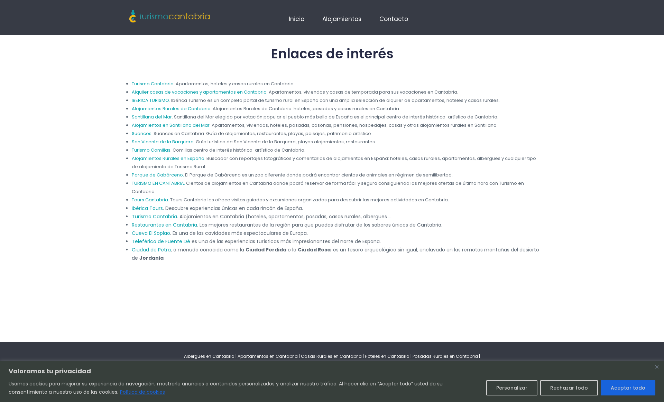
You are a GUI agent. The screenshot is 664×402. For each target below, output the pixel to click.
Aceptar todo (628, 387)
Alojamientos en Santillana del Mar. (171, 125)
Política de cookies (142, 392)
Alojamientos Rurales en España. (168, 158)
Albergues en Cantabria (209, 356)
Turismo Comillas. (152, 150)
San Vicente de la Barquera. (163, 141)
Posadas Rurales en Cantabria (445, 356)
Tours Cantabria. (150, 200)
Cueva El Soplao (151, 233)
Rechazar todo (569, 387)
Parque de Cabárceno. (158, 175)
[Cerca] (657, 367)
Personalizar (511, 387)
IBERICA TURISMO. (151, 100)
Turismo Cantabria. (153, 83)
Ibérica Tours (147, 208)
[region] (332, 381)
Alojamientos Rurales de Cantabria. (172, 108)
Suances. (142, 133)
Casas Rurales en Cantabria (332, 356)
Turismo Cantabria (154, 216)
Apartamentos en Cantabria (268, 356)
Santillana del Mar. (152, 117)
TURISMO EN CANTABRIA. (158, 183)
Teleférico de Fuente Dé (161, 241)
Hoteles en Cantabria (387, 356)
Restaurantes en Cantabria (164, 224)
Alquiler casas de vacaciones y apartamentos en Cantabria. (200, 92)
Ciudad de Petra (151, 249)
